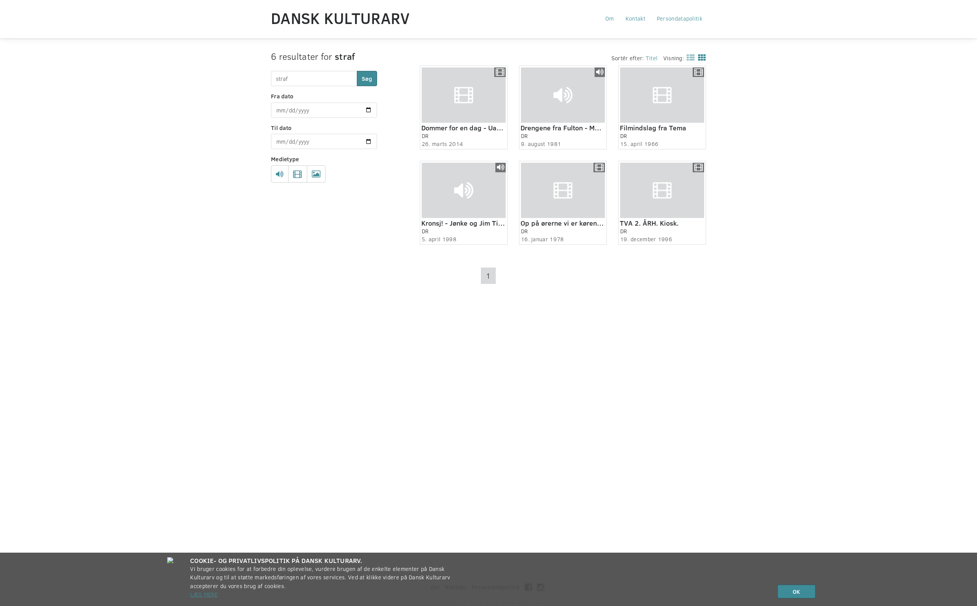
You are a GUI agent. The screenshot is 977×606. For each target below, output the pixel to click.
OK (796, 591)
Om (609, 18)
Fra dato (282, 96)
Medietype (285, 159)
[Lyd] (280, 174)
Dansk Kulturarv (340, 17)
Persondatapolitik (679, 18)
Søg (367, 78)
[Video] (297, 174)
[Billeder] (316, 174)
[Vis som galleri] (700, 57)
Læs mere (204, 594)
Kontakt (635, 18)
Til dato (281, 127)
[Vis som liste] (689, 57)
